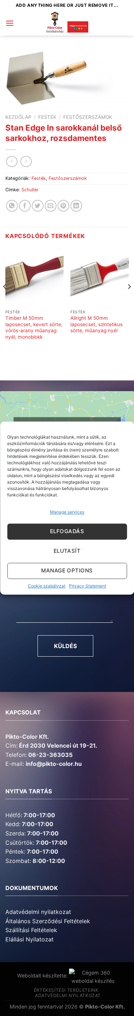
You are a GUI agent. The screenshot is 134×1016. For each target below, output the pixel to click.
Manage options (67, 570)
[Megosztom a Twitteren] (38, 206)
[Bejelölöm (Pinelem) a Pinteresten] (63, 206)
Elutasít (67, 551)
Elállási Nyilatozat (29, 939)
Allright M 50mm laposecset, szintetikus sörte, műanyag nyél (96, 324)
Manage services (67, 512)
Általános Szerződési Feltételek (47, 921)
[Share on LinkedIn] (76, 206)
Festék (47, 117)
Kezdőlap (18, 117)
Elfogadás (67, 531)
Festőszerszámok (87, 117)
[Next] (129, 301)
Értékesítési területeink (66, 990)
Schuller (30, 189)
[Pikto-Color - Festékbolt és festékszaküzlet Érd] (67, 23)
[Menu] (9, 23)
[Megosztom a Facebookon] (25, 206)
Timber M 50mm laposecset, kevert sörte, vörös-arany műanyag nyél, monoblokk (34, 327)
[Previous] (5, 301)
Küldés (65, 645)
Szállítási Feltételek (31, 930)
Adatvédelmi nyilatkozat (38, 911)
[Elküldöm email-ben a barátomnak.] (50, 206)
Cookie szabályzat (46, 585)
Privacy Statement (87, 585)
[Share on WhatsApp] (12, 206)
